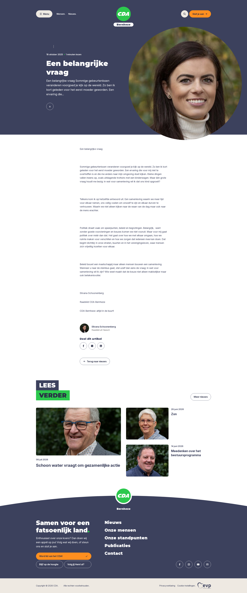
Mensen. (61, 14)
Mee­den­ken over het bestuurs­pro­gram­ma (186, 453)
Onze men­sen (120, 530)
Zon (174, 414)
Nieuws (113, 522)
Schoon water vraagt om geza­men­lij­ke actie (78, 465)
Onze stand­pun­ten (126, 537)
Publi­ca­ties (117, 545)
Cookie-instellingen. (186, 585)
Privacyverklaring (167, 585)
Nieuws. (72, 14)
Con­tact (114, 553)
